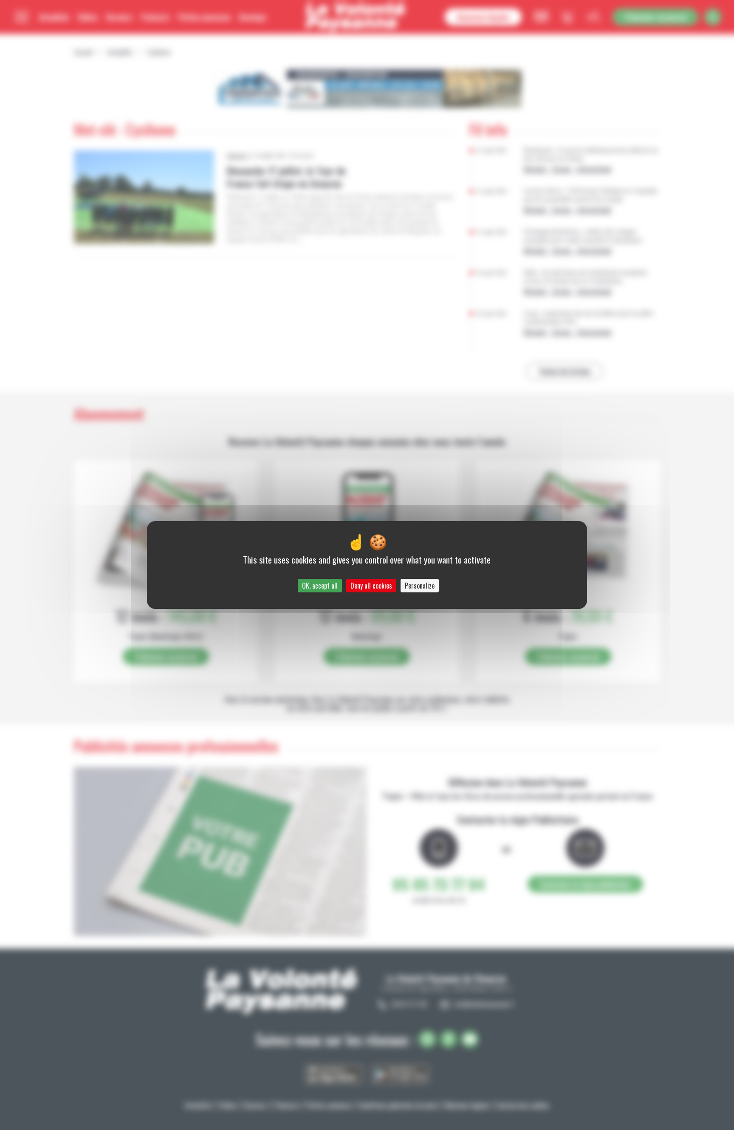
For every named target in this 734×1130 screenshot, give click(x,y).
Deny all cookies (371, 585)
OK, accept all (320, 585)
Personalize (420, 585)
